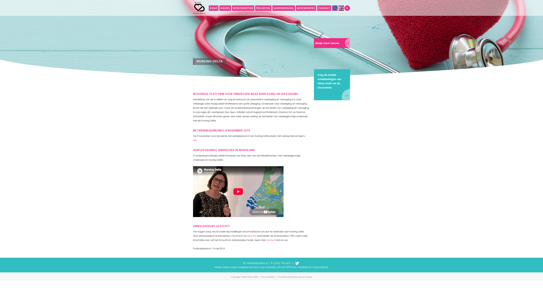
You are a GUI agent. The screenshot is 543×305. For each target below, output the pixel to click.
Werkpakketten (243, 8)
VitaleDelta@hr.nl (257, 263)
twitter (297, 263)
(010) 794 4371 (282, 263)
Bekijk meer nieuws (327, 43)
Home (213, 8)
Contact (324, 8)
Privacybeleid (267, 277)
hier (195, 140)
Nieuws (225, 8)
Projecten (263, 8)
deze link (251, 235)
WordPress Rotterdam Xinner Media (295, 277)
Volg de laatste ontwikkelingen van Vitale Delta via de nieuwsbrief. (329, 81)
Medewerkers (306, 8)
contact (270, 240)
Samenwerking (283, 8)
